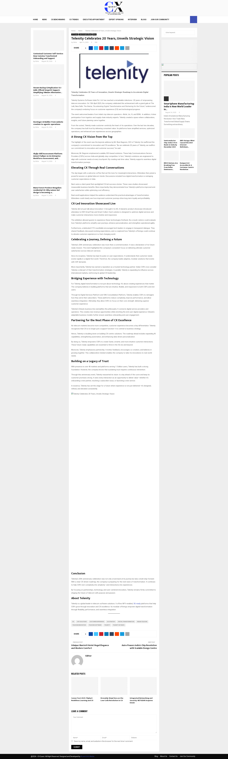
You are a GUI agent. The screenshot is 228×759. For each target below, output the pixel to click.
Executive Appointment (94, 19)
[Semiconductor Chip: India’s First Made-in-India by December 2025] (171, 133)
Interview (132, 19)
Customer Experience (97, 621)
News (44, 19)
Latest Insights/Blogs (85, 34)
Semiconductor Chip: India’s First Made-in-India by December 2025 (170, 143)
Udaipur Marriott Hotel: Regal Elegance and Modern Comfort (90, 647)
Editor (75, 42)
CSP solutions (82, 621)
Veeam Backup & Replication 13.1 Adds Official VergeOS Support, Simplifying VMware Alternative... (47, 90)
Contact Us (173, 756)
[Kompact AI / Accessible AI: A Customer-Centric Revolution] (187, 156)
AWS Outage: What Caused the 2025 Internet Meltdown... (187, 143)
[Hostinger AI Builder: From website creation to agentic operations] (48, 108)
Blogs (143, 19)
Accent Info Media (87, 756)
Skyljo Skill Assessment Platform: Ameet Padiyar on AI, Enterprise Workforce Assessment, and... (47, 156)
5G (73, 621)
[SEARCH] (192, 32)
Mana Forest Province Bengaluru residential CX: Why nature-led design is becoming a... (47, 190)
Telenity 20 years (118, 625)
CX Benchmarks (58, 19)
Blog (156, 756)
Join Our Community (160, 19)
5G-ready (137, 604)
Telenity (107, 625)
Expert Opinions (116, 19)
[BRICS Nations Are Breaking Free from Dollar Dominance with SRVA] (171, 156)
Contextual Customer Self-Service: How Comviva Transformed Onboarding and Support (48, 56)
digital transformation (126, 621)
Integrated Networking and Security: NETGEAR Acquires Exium (141, 700)
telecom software (95, 625)
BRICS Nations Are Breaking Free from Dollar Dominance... (171, 166)
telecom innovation (79, 625)
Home (35, 19)
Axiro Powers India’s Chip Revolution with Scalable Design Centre (139, 647)
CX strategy (111, 621)
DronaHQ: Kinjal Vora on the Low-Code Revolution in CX (112, 699)
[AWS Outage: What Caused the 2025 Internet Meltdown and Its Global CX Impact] (187, 133)
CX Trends (74, 19)
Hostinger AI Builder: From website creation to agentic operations (48, 123)
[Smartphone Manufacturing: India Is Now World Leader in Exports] (179, 91)
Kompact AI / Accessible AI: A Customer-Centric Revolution (187, 166)
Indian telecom (142, 621)
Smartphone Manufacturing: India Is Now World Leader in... (179, 106)
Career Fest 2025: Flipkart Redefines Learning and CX (82, 699)
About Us (163, 756)
